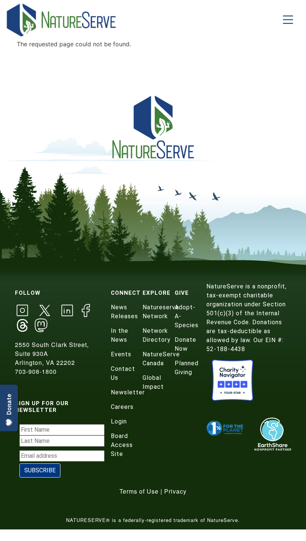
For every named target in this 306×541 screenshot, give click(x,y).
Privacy (175, 491)
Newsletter (128, 392)
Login (119, 421)
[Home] (62, 20)
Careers (122, 406)
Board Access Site (122, 444)
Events (121, 354)
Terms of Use (139, 491)
